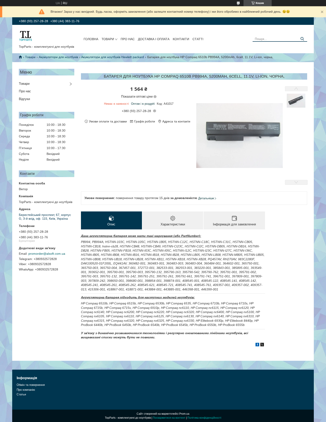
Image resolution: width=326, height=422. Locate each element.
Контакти (181, 39)
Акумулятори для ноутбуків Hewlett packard (112, 57)
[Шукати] (302, 39)
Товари (108, 39)
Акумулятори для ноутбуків (58, 57)
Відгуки (24, 99)
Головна (91, 39)
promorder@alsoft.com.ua (46, 253)
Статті (197, 39)
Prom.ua (184, 413)
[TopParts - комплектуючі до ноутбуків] (25, 35)
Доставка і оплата (153, 39)
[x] (262, 345)
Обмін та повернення (31, 385)
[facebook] (257, 345)
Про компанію (26, 389)
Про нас (128, 39)
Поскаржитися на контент (169, 417)
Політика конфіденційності (204, 417)
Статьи (21, 394)
